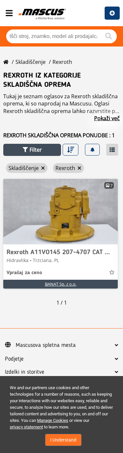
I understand (63, 440)
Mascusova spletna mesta (46, 345)
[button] (32, 150)
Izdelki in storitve (24, 372)
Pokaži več (107, 118)
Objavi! (112, 13)
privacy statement (26, 427)
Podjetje (14, 359)
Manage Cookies (52, 420)
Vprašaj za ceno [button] (24, 272)
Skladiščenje (30, 62)
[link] (60, 211)
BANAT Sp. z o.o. (60, 284)
